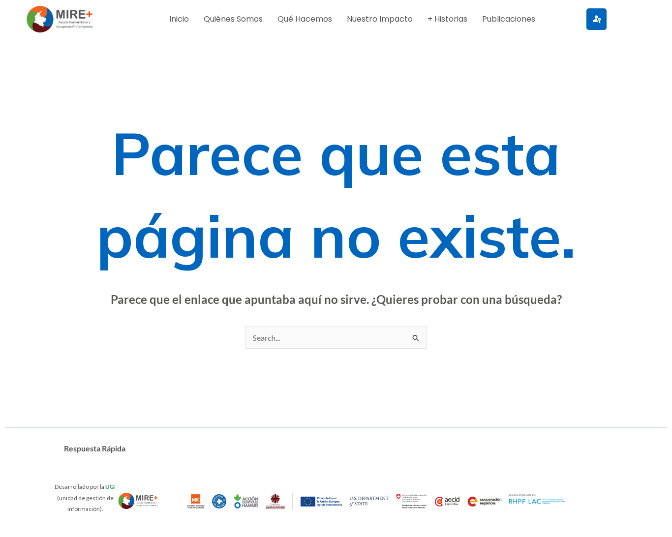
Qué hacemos (304, 19)
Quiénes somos (233, 19)
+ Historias (447, 19)
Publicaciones (508, 19)
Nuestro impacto (380, 19)
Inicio (179, 19)
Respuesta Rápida (94, 448)
